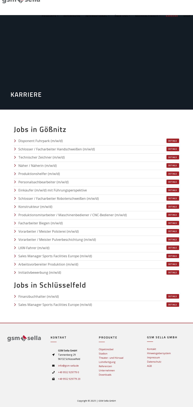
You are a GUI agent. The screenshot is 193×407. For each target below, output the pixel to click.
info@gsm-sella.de (68, 365)
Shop (187, 15)
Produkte (49, 15)
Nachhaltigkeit (147, 15)
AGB (149, 366)
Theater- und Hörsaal (111, 357)
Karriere (172, 15)
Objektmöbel (106, 349)
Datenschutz (154, 361)
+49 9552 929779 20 (69, 379)
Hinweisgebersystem (159, 353)
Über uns (122, 15)
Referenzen (72, 15)
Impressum (153, 357)
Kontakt (151, 349)
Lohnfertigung (107, 362)
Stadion (103, 353)
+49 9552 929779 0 (68, 372)
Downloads (105, 374)
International (96, 15)
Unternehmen (107, 370)
